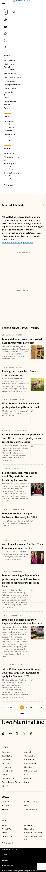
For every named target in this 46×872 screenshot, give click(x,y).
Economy (8, 73)
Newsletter (29, 829)
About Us (6, 829)
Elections (8, 77)
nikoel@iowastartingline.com (17, 243)
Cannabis (13, 60)
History (7, 131)
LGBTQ (12, 88)
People (7, 134)
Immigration (7, 771)
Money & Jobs (8, 778)
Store (6, 164)
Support (5, 855)
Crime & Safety (31, 756)
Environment (30, 763)
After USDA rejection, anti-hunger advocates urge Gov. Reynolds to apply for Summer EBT (22, 672)
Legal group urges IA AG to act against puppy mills (20, 373)
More (7, 148)
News (7, 55)
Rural (11, 101)
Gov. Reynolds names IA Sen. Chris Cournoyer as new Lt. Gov (22, 546)
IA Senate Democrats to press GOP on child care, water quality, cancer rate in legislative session (22, 438)
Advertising (9, 185)
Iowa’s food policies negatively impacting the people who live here (22, 621)
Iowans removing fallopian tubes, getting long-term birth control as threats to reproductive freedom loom (21, 581)
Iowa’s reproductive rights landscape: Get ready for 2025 (19, 515)
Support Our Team (33, 833)
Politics (12, 92)
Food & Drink (30, 802)
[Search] (14, 12)
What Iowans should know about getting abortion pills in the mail (21, 405)
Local (7, 116)
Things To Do (30, 809)
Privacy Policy (7, 865)
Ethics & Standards (9, 849)
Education (29, 760)
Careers (5, 860)
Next (23, 713)
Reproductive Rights (11, 782)
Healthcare (7, 767)
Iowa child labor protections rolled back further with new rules (22, 340)
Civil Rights (7, 756)
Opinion (12, 153)
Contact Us (7, 836)
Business (8, 60)
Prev (8, 707)
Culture (7, 121)
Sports (7, 108)
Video (6, 153)
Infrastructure (30, 771)
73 (40, 707)
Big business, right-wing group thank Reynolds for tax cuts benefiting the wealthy (19, 476)
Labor (6, 88)
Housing (12, 81)
